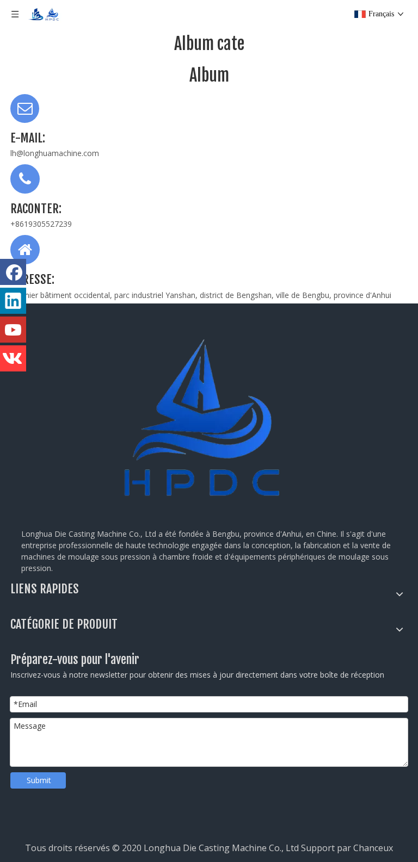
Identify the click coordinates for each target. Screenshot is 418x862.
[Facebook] (13, 272)
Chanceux (373, 848)
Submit (39, 780)
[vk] (13, 358)
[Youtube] (13, 330)
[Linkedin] (13, 301)
